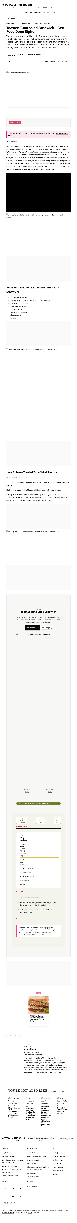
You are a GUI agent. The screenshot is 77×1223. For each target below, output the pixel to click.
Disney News (31, 1173)
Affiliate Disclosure (56, 1219)
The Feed (37, 7)
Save (39, 993)
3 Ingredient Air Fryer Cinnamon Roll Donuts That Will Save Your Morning (14, 1112)
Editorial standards (59, 1156)
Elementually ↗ (58, 1170)
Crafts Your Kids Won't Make (36, 1156)
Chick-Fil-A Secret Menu (10, 1176)
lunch (14, 1036)
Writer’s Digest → (42, 1073)
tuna (33, 1036)
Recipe (18, 1036)
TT (13, 1188)
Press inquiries (58, 1167)
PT (21, 1188)
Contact (55, 1174)
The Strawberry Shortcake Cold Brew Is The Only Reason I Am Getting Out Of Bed (30, 1112)
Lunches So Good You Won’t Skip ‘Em (35, 24)
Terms (45, 1218)
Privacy (38, 1218)
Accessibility (70, 1218)
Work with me (57, 1163)
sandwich (24, 1036)
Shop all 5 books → (33, 1186)
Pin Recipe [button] (46, 628)
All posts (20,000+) (33, 1177)
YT (5, 1196)
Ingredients (22, 822)
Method (40, 822)
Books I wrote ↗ (58, 1160)
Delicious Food (12, 24)
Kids (11, 1036)
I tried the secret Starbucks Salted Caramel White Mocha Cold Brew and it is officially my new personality (46, 1115)
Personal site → (56, 1073)
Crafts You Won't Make (34, 1153)
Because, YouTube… (8, 1156)
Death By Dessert (33, 1160)
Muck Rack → (29, 1073)
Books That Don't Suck (9, 1166)
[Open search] (52, 7)
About (45, 7)
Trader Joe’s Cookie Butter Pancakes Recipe (62, 1110)
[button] (58, 835)
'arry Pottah (6, 1153)
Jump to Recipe (16, 122)
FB (13, 1196)
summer (29, 1036)
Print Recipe (32, 628)
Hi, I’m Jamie (57, 1153)
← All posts (10, 19)
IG (5, 1188)
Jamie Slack (30, 1049)
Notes (57, 822)
